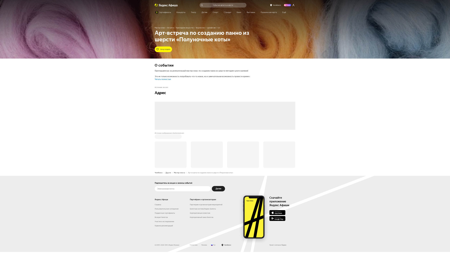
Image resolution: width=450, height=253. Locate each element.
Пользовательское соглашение (167, 173)
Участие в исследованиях (164, 186)
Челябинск (159, 137)
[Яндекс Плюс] (287, 5)
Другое (168, 137)
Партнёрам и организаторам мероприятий (206, 169)
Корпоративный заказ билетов (201, 182)
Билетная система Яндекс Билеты (203, 173)
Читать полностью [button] (163, 79)
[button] (284, 12)
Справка (158, 169)
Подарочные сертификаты (165, 178)
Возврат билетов (161, 182)
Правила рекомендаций (164, 190)
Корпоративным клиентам (200, 178)
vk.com (165, 87)
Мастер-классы (179, 137)
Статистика (193, 209)
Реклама (204, 209)
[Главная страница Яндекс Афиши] (156, 5)
